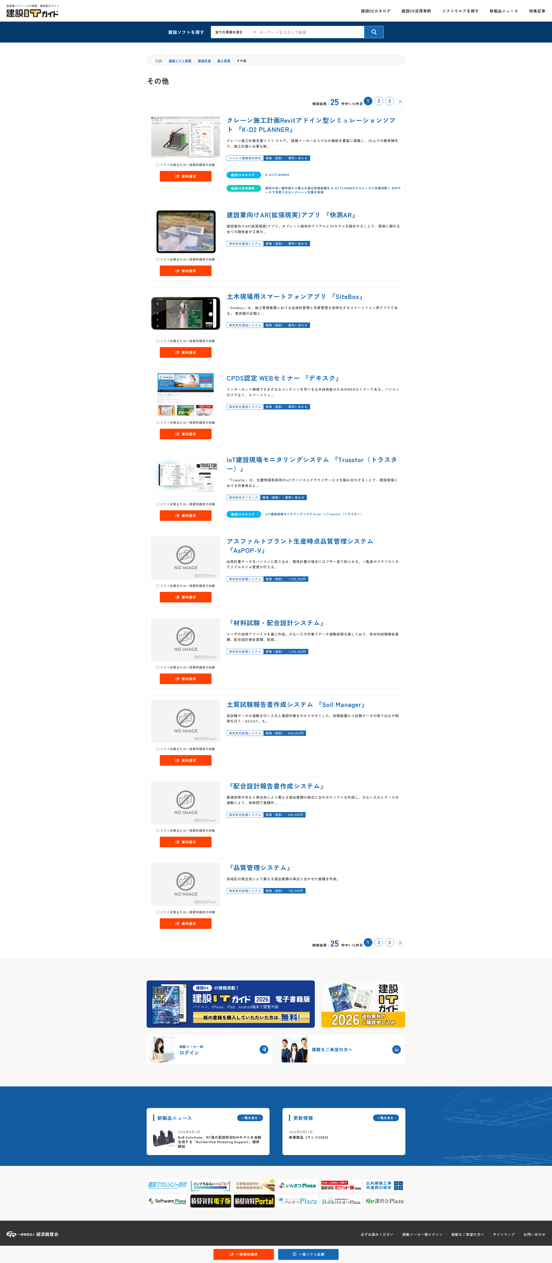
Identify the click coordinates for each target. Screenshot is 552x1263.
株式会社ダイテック (243, 497)
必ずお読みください (377, 1234)
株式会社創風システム (245, 579)
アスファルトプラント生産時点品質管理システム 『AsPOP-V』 (300, 545)
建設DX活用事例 (416, 11)
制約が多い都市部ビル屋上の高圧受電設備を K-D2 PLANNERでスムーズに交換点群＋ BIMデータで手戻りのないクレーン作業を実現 (333, 190)
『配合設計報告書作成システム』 (277, 785)
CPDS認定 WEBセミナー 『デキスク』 (284, 378)
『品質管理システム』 (260, 867)
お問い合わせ (535, 1234)
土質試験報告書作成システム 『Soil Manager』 (297, 704)
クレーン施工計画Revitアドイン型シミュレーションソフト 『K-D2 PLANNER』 (311, 124)
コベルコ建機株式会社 (245, 158)
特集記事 (537, 11)
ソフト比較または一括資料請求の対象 (187, 165)
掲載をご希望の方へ (467, 1234)
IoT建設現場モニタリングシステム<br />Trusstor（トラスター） (314, 514)
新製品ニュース (504, 11)
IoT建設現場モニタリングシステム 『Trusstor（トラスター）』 (312, 464)
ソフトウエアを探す (460, 11)
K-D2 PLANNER (277, 174)
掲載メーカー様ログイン (422, 1234)
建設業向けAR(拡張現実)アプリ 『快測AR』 (293, 214)
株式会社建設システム (245, 243)
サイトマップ (504, 1234)
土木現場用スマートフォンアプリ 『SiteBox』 (296, 296)
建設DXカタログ (376, 11)
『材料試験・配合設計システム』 (277, 622)
